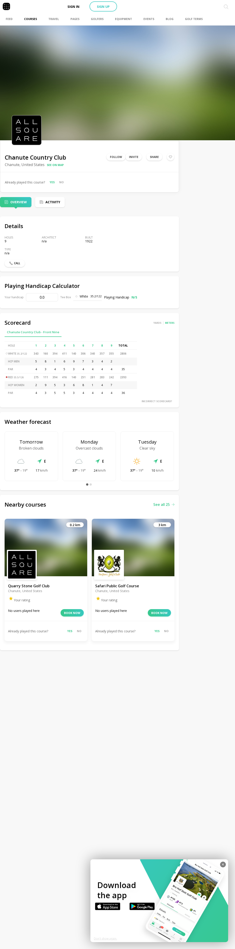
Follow (116, 157)
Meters (169, 322)
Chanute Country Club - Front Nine (33, 332)
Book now (72, 613)
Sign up (103, 6)
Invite (133, 157)
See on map (55, 165)
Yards (157, 322)
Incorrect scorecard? (157, 401)
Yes (52, 182)
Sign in (73, 6)
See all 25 (161, 504)
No (61, 182)
